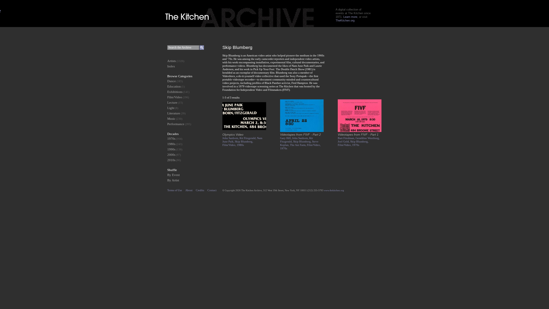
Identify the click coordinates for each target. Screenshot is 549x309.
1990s (171, 149)
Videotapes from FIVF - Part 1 (358, 134)
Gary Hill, (286, 138)
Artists (171, 61)
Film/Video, (229, 145)
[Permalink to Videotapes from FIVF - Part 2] (302, 131)
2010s (171, 160)
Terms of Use (174, 190)
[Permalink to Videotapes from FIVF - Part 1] (360, 131)
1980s (240, 145)
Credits (200, 190)
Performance (175, 124)
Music (171, 118)
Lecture (172, 102)
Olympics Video (232, 134)
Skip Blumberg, (244, 141)
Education (174, 86)
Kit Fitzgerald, (248, 138)
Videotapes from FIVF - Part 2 (300, 134)
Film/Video (174, 97)
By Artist (173, 180)
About (189, 190)
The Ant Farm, (298, 145)
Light (170, 108)
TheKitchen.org (345, 20)
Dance (171, 81)
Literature (173, 113)
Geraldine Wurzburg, (368, 138)
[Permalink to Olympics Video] (244, 131)
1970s (283, 148)
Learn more (350, 16)
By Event (173, 175)
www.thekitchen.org (334, 190)
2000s (171, 154)
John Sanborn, (231, 138)
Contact (212, 190)
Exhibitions (174, 92)
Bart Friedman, (347, 138)
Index (171, 66)
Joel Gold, (344, 141)
